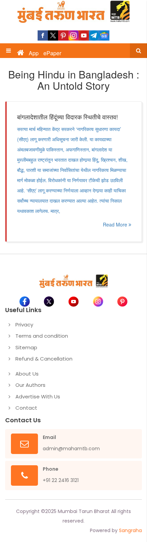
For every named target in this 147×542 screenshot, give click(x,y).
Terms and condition (41, 335)
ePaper (52, 53)
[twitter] (53, 35)
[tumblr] (94, 35)
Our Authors (30, 385)
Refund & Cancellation (43, 358)
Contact (26, 407)
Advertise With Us (37, 396)
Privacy (24, 324)
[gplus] (73, 35)
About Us (27, 373)
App (34, 53)
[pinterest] (63, 35)
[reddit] (104, 35)
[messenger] (84, 35)
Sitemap (26, 347)
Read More (116, 224)
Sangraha (130, 530)
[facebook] (43, 35)
